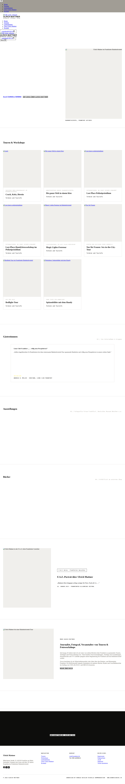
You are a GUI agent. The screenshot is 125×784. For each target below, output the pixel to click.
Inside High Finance (62, 451)
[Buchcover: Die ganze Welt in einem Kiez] (14, 492)
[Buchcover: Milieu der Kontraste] (111, 492)
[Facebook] (4, 768)
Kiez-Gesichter (35, 451)
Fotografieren (91, 190)
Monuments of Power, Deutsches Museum (111, 452)
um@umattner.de (20, 97)
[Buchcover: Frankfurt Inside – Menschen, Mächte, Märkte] (87, 492)
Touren (43, 756)
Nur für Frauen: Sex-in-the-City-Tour (101, 248)
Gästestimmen (8, 24)
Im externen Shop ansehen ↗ (13, 533)
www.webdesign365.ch (114, 777)
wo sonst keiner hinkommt (107, 190)
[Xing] (9, 768)
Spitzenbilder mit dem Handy (59, 302)
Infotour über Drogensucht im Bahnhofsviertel (16, 191)
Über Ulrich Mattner (10, 26)
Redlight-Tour (12, 302)
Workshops (44, 758)
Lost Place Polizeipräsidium (99, 193)
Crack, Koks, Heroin (15, 194)
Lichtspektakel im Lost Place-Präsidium (60, 244)
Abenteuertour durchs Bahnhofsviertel (60, 190)
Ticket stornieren (103, 763)
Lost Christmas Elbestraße (84, 452)
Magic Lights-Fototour (56, 247)
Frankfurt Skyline (12, 451)
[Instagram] (6, 768)
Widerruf (100, 761)
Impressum (101, 756)
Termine (6, 23)
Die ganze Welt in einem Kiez (59, 193)
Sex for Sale (10, 299)
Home (6, 21)
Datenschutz (101, 758)
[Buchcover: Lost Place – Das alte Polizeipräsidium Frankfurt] (38, 492)
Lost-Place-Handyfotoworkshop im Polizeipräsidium (21, 248)
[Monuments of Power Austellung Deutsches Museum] (111, 423)
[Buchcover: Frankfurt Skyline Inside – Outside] (62, 492)
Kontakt (6, 28)
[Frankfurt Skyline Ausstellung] (14, 423)
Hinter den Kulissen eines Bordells (100, 244)
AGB (99, 760)
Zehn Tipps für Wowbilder (55, 299)
